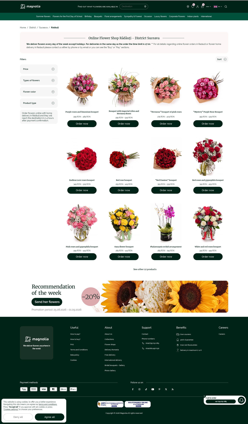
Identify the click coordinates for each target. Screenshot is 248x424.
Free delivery (110, 355)
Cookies (73, 360)
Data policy (74, 355)
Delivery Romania (112, 350)
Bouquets (98, 16)
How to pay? (75, 334)
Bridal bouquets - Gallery (115, 365)
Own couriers (185, 334)
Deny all (18, 417)
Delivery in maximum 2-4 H (191, 350)
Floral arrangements (113, 16)
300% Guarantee (186, 340)
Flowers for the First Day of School (67, 16)
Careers (222, 334)
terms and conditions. (48, 404)
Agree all (49, 417)
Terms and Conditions (79, 350)
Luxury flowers (160, 16)
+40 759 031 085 (221, 401)
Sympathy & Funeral (133, 16)
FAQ (72, 344)
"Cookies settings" (10, 409)
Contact (145, 334)
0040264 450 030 (152, 348)
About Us (108, 334)
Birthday (88, 16)
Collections (109, 339)
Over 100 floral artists (188, 345)
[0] (192, 6)
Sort (219, 59)
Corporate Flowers (177, 16)
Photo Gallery (110, 371)
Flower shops (110, 344)
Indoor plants (193, 16)
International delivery (113, 360)
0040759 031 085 (152, 343)
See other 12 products (144, 269)
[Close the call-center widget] (204, 396)
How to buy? (75, 339)
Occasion (148, 16)
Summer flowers (43, 16)
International (206, 16)
